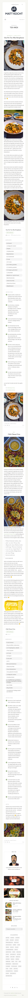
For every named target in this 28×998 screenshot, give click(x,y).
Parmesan (8, 961)
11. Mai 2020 (6, 840)
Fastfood (16, 942)
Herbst (14, 944)
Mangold (18, 956)
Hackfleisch (8, 944)
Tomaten (16, 971)
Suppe (11, 968)
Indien (7, 947)
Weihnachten (9, 975)
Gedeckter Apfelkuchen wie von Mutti (17, 910)
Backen (7, 937)
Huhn (19, 944)
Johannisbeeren (9, 949)
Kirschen (19, 951)
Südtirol (16, 968)
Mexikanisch (9, 35)
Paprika (17, 959)
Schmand (8, 966)
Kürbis (7, 956)
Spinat (19, 966)
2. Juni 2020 (6, 423)
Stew (7, 968)
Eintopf (17, 940)
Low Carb (12, 956)
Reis (16, 961)
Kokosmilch (13, 954)
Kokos (7, 954)
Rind (14, 432)
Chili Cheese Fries (11, 387)
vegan (7, 973)
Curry (7, 940)
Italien (16, 947)
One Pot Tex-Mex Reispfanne (14, 38)
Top (23, 995)
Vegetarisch (13, 973)
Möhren (7, 959)
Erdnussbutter (9, 942)
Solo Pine (12, 993)
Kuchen (18, 954)
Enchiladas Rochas (11, 390)
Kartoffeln (8, 951)
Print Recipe (10, 232)
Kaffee (16, 949)
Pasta (13, 961)
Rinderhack (8, 963)
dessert (12, 940)
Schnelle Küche (17, 35)
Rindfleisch (15, 963)
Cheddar (17, 937)
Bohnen (12, 937)
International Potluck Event (9, 534)
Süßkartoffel (9, 971)
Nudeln (12, 959)
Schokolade (14, 966)
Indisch (12, 947)
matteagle (13, 423)
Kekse (14, 951)
